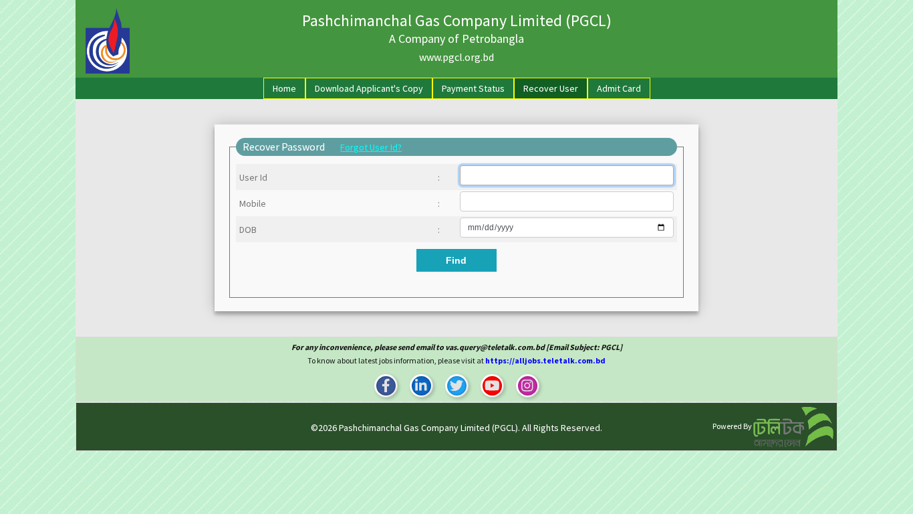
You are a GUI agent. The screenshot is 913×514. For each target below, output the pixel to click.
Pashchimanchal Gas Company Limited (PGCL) (428, 428)
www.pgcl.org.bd (456, 57)
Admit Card (619, 88)
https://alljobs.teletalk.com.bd (545, 360)
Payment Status (473, 88)
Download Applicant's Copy (369, 88)
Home (287, 88)
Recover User (550, 88)
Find (456, 260)
